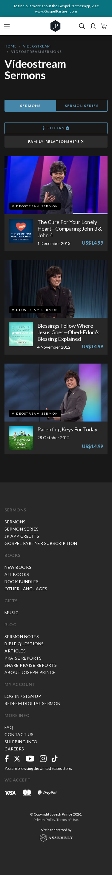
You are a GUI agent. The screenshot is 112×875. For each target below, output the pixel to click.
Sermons (30, 105)
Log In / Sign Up (22, 696)
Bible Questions (24, 643)
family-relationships (54, 141)
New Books (18, 567)
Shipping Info (21, 741)
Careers (14, 748)
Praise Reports (23, 658)
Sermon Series (82, 105)
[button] (93, 26)
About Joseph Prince (30, 672)
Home (10, 46)
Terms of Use (67, 819)
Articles (15, 650)
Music (11, 612)
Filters (56, 128)
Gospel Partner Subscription (40, 543)
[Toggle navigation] (7, 26)
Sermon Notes (21, 636)
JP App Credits (21, 536)
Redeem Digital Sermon (32, 703)
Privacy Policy (44, 819)
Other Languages (25, 588)
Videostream (37, 46)
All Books (16, 574)
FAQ (8, 727)
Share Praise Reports (30, 665)
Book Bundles (21, 581)
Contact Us (18, 734)
